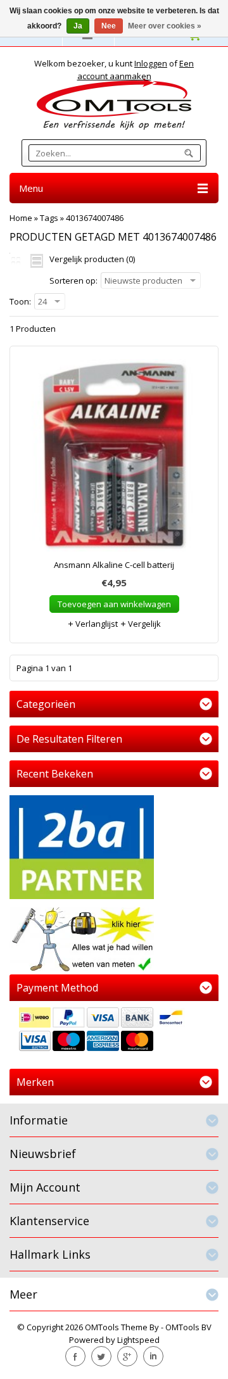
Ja (77, 26)
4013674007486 (95, 218)
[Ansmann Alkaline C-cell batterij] (114, 458)
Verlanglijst (95, 623)
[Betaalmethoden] (114, 1031)
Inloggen (150, 63)
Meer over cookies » (164, 26)
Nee (108, 26)
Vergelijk (143, 623)
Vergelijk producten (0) (92, 259)
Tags (49, 218)
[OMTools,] (114, 104)
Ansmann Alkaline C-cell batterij (114, 564)
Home (21, 218)
